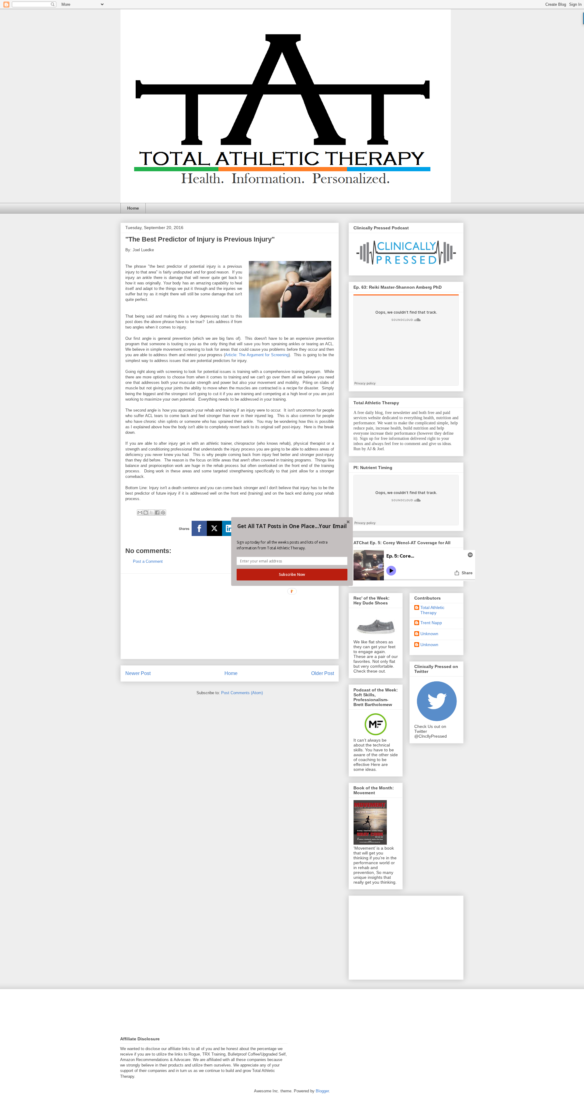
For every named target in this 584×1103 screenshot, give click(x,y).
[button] (292, 526)
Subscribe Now (292, 574)
